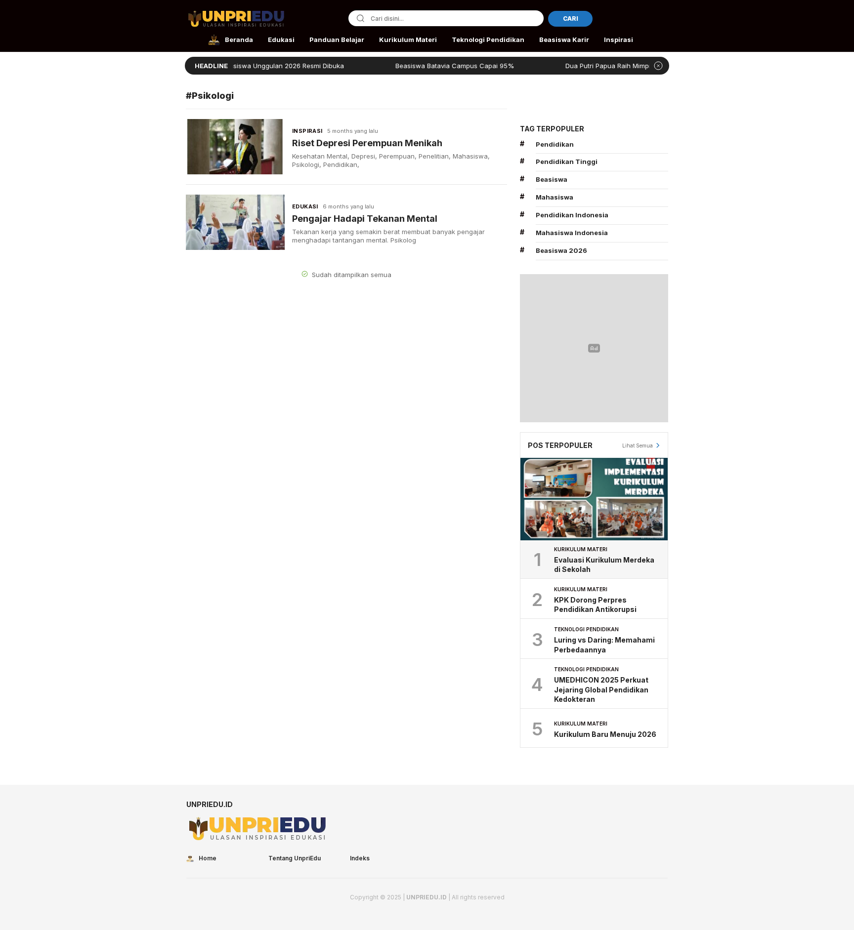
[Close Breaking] (658, 65)
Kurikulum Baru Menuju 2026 (605, 734)
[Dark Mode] (661, 19)
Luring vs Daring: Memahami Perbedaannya (604, 645)
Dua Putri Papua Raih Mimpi (589, 66)
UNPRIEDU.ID (426, 897)
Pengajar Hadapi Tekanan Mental (364, 218)
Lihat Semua (637, 445)
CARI (570, 18)
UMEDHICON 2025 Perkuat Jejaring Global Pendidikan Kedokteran (601, 689)
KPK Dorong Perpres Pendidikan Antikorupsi (595, 605)
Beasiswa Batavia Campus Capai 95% (436, 66)
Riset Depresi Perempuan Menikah (367, 143)
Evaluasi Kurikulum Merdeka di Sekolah (604, 565)
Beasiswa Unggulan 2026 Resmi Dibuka (264, 66)
